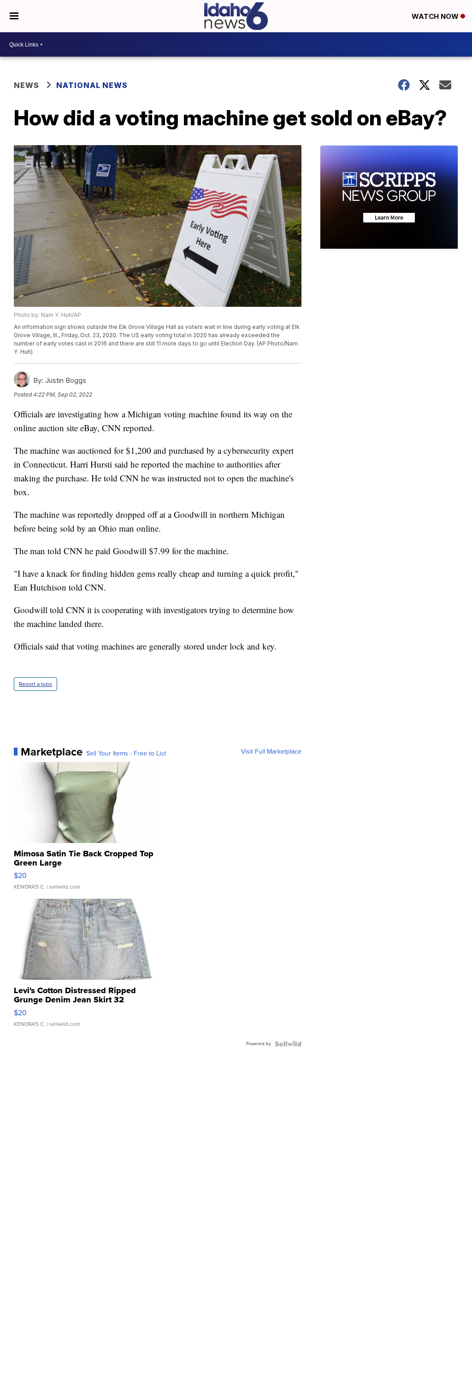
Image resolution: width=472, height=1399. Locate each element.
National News (92, 85)
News (26, 85)
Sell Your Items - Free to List (126, 753)
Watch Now (436, 16)
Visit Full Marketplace (271, 752)
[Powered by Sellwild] (288, 1044)
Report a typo (35, 684)
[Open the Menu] (14, 16)
